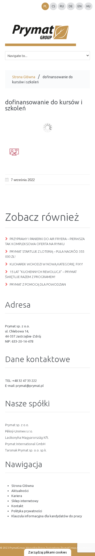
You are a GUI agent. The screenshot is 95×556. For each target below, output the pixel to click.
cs (53, 6)
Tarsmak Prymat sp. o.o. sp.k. (26, 450)
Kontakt (17, 506)
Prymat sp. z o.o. (17, 425)
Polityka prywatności (26, 511)
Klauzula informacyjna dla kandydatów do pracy (46, 516)
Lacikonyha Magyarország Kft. (27, 437)
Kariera (16, 496)
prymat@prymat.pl (30, 385)
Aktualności (20, 490)
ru (62, 6)
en (80, 6)
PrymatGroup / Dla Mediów (75, 547)
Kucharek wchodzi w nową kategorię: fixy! (46, 264)
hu (88, 6)
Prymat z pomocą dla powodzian (38, 284)
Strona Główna (23, 77)
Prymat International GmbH (25, 444)
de (71, 6)
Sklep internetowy (24, 501)
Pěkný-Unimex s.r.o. (19, 431)
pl (45, 6)
